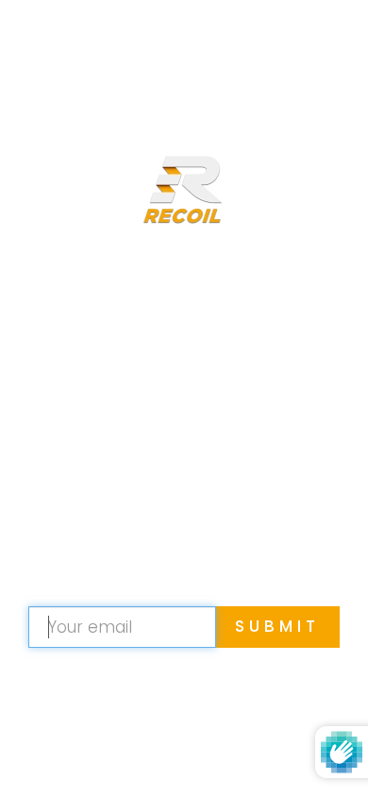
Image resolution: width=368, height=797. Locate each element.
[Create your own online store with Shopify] (291, 754)
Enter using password (237, 45)
